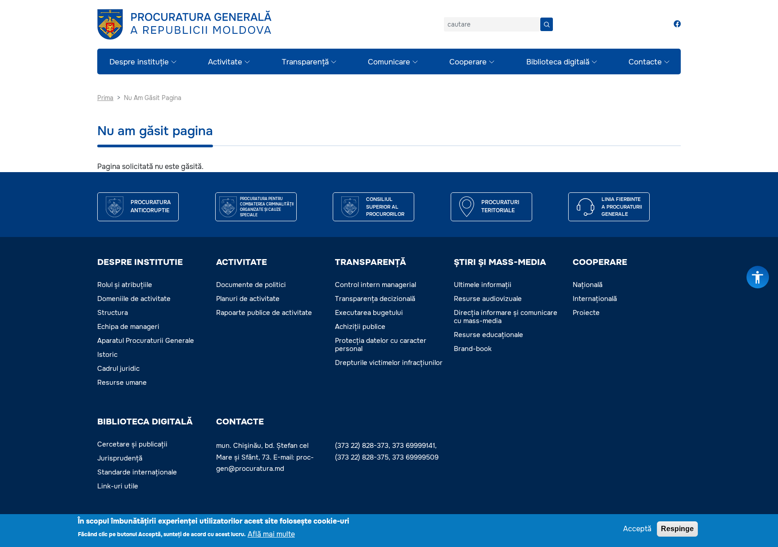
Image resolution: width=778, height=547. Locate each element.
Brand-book (473, 348)
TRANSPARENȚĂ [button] (370, 262)
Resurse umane (122, 382)
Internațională (595, 298)
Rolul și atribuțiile (124, 284)
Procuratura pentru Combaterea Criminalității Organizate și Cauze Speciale (267, 206)
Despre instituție (139, 62)
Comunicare (389, 62)
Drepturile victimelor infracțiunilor (389, 362)
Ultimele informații (482, 284)
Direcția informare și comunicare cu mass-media (505, 316)
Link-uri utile (117, 486)
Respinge (677, 529)
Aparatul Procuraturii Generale (145, 340)
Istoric (107, 354)
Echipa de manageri (128, 326)
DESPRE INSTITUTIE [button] (140, 262)
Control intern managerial (375, 284)
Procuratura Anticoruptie (151, 206)
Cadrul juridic (118, 368)
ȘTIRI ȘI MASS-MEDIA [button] (500, 262)
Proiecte (586, 312)
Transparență (305, 62)
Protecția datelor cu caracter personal (380, 344)
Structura (112, 312)
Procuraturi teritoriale (500, 206)
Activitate (225, 62)
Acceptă (637, 528)
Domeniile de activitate (134, 298)
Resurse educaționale (488, 334)
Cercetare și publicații (132, 444)
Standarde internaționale (137, 472)
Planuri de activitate (248, 298)
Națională (587, 284)
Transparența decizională (375, 298)
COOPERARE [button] (600, 262)
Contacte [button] (240, 421)
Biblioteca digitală (557, 62)
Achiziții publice (360, 326)
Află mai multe (271, 533)
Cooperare (468, 62)
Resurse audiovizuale (488, 298)
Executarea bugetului (369, 312)
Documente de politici (251, 284)
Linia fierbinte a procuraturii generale (622, 206)
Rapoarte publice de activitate (264, 312)
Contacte (645, 62)
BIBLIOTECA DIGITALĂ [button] (145, 421)
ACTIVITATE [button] (241, 262)
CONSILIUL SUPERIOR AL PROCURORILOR (385, 206)
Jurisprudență (119, 458)
